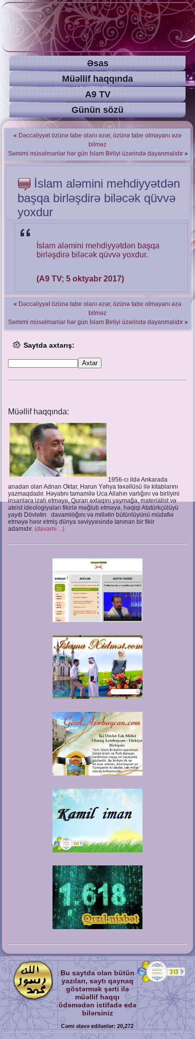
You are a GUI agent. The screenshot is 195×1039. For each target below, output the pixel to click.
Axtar (90, 363)
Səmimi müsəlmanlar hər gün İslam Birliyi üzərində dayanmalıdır (95, 153)
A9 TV (97, 94)
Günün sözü (98, 110)
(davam (49, 528)
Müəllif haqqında (97, 79)
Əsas (97, 63)
